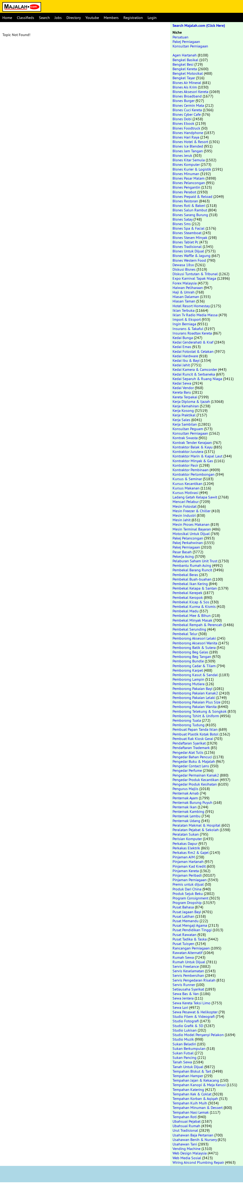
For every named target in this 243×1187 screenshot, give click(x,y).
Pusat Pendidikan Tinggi (192, 929)
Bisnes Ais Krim (185, 87)
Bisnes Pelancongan (189, 182)
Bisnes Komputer (186, 164)
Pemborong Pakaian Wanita (195, 706)
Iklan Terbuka (184, 310)
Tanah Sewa (182, 1062)
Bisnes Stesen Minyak (190, 237)
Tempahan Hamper (188, 1075)
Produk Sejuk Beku (188, 893)
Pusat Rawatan (184, 934)
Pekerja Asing (183, 556)
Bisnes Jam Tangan (188, 151)
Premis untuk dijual (188, 884)
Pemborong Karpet (188, 670)
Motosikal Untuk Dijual (191, 533)
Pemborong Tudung (189, 724)
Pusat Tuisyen (183, 943)
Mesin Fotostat (184, 506)
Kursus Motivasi (185, 492)
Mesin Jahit (182, 519)
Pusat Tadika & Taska (190, 939)
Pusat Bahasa (183, 907)
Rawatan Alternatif (187, 952)
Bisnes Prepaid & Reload (192, 196)
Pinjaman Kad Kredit (189, 866)
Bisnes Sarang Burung (190, 214)
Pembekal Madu (186, 611)
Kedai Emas (182, 346)
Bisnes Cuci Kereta (187, 109)
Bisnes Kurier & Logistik (192, 169)
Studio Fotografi (186, 1021)
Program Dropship (187, 902)
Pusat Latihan (183, 916)
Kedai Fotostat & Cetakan (193, 351)
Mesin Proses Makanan (191, 524)
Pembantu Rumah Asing (192, 565)
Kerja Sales (181, 419)
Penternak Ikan (185, 807)
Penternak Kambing (188, 811)
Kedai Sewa (182, 383)
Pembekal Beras (185, 574)
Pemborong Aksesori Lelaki (194, 638)
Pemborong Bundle (188, 661)
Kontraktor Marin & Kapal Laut (197, 456)
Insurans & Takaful (188, 328)
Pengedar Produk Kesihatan (195, 784)
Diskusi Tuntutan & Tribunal (195, 273)
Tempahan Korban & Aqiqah (195, 1098)
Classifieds (25, 17)
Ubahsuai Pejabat (187, 1121)
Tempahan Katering (188, 1089)
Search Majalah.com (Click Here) (199, 25)
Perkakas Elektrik (186, 848)
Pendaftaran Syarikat (189, 743)
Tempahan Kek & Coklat (192, 1094)
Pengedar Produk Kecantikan (196, 779)
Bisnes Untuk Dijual (188, 251)
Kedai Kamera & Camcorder (195, 369)
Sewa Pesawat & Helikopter (195, 1012)
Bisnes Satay (182, 219)
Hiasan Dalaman (186, 296)
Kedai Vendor (183, 387)
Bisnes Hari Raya (186, 137)
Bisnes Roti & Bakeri (189, 205)
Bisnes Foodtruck (186, 128)
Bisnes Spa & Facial (189, 228)
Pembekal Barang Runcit (192, 570)
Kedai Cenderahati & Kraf (193, 342)
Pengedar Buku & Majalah (194, 761)
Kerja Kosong (183, 410)
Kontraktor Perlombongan (194, 474)
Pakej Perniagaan (186, 41)
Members (111, 17)
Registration (133, 17)
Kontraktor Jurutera (188, 451)
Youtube (92, 17)
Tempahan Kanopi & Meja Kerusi (199, 1084)
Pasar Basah (182, 551)
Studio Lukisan (185, 1030)
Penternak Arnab (186, 793)
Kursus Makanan (186, 488)
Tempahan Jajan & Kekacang (196, 1080)
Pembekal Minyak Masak (192, 620)
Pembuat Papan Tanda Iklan (195, 729)
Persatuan (180, 37)
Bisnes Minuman (186, 173)
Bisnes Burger (184, 100)
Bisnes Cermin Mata (188, 105)
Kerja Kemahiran (186, 406)
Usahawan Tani (185, 1144)
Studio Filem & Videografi (194, 1016)
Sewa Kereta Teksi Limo (191, 1003)
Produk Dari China (187, 889)
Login (152, 17)
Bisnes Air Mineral (187, 82)
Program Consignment (190, 898)
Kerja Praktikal (184, 415)
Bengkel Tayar (184, 77)
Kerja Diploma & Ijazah (191, 401)
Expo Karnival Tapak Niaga (194, 278)
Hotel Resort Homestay (191, 305)
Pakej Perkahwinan (188, 542)
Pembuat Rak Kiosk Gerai (193, 738)
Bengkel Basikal (185, 59)
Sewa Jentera (183, 998)
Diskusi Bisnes (184, 269)
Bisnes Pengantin (186, 187)
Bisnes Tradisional (187, 246)
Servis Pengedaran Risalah (194, 980)
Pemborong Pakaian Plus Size (196, 702)
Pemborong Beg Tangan (192, 656)
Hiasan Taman (184, 301)
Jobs (58, 17)
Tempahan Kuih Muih (190, 1103)
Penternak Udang (186, 820)
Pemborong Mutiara (189, 683)
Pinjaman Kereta (186, 870)
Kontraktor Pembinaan (191, 469)
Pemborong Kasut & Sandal (195, 674)
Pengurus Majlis (185, 788)
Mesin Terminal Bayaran (192, 529)
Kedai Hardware (185, 356)
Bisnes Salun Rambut (190, 210)
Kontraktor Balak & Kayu (193, 447)
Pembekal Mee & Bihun (192, 615)
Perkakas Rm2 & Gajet (191, 852)
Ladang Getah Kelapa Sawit (195, 497)
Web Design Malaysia (190, 1153)
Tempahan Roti (185, 1116)
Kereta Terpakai (185, 397)
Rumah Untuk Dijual (189, 961)
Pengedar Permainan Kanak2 (196, 775)
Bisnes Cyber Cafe (187, 114)
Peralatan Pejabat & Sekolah (196, 829)
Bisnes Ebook (183, 123)
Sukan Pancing (184, 1057)
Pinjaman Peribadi (187, 875)
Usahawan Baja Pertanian (193, 1135)
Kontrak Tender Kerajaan (192, 442)
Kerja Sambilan (185, 424)
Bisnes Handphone (188, 132)
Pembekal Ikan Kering (190, 583)
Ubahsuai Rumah (186, 1125)
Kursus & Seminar (187, 478)
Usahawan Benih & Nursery (195, 1139)
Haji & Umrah (184, 292)
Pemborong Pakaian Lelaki (194, 697)
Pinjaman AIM (184, 857)
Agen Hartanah (185, 55)
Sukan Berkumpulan (189, 1048)
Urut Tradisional (185, 1130)
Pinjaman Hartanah (188, 861)
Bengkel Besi (183, 64)
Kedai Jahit (181, 365)
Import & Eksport (187, 319)
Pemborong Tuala (187, 720)
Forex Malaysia (185, 283)
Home (7, 17)
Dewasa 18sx (183, 264)
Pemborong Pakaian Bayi (192, 688)
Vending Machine (187, 1148)
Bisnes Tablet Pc (185, 242)
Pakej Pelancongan (188, 538)
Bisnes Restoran (185, 201)
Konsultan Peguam (188, 428)
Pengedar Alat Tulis (188, 752)
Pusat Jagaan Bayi (187, 911)
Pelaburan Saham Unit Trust (195, 561)
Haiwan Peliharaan (188, 287)
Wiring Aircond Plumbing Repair (198, 1162)
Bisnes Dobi (182, 118)
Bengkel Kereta (185, 68)
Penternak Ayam (185, 798)
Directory (73, 17)
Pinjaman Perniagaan (190, 879)
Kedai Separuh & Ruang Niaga (197, 378)
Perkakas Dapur (185, 843)
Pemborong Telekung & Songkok (200, 711)
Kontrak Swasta (185, 437)
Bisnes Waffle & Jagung (191, 255)
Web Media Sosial (187, 1157)
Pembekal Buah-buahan (192, 579)
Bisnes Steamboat (187, 232)
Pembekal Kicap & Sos (191, 602)
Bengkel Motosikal (188, 73)
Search (44, 17)
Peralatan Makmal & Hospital (196, 825)
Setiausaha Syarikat (188, 989)
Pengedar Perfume (187, 770)
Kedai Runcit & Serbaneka (194, 374)
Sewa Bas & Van (186, 993)
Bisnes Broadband (187, 96)
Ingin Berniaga (184, 323)
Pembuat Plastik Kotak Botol (196, 734)
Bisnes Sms (182, 223)
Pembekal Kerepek (187, 592)
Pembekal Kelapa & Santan (195, 588)
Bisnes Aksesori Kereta (190, 91)
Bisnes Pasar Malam (189, 178)
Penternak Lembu (187, 816)
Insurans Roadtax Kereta (192, 333)
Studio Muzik (183, 1039)
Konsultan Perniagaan (190, 46)
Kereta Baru (182, 392)
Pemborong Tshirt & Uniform (196, 715)
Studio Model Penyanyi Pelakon (198, 1034)
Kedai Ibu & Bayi (186, 360)
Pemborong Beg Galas (190, 652)
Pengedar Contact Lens (191, 765)
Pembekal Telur (185, 633)
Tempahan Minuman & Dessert (198, 1107)
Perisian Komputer (187, 838)
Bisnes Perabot (184, 192)
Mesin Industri (184, 515)
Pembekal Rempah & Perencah (197, 624)
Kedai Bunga (183, 337)
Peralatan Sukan (186, 834)
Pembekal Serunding (189, 629)
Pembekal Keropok (188, 597)
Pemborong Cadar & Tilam (194, 665)
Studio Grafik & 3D (188, 1025)
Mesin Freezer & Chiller (191, 510)
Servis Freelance (186, 966)
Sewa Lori (180, 1007)
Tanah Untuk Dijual (188, 1066)
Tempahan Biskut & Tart (192, 1071)
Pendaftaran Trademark (191, 747)
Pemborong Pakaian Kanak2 (195, 693)
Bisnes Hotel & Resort (190, 141)
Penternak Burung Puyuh (192, 802)
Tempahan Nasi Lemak (191, 1112)
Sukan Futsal (183, 1053)
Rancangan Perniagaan (191, 948)
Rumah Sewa (183, 957)
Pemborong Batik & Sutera (194, 647)
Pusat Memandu (186, 920)
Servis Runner (184, 984)
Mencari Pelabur (186, 501)
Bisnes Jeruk (182, 155)
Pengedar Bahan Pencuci (192, 756)
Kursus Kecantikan (187, 483)
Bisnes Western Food (189, 260)
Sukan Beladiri (184, 1044)
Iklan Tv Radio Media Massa (195, 314)
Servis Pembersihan (188, 975)
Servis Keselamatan (188, 970)
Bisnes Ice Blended (188, 146)
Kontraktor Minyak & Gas (193, 460)
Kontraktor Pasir (185, 465)
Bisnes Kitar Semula (189, 160)
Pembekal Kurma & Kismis (194, 606)
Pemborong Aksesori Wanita (195, 643)
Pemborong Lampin (188, 679)
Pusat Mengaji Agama (190, 925)
